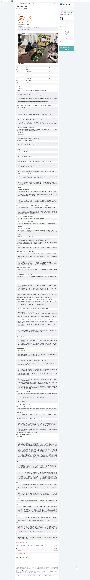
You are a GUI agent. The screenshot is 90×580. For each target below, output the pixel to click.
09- (21, 553)
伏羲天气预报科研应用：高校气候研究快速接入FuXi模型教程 (28, 566)
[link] (16, 3)
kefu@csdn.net (42, 575)
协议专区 (31, 575)
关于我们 (19, 575)
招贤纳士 (22, 575)
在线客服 (47, 575)
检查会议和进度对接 (22, 557)
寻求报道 (28, 575)
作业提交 (29, 3)
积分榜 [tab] (61, 24)
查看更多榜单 (67, 38)
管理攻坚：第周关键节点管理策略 (24, 561)
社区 (16, 3)
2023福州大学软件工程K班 (23, 3)
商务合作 (25, 575)
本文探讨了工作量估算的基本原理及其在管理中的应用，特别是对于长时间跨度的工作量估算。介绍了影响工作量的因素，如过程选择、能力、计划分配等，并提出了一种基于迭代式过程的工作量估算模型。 (37, 572)
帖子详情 (33, 3)
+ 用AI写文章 (67, 49)
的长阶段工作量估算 (22, 570)
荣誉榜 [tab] (65, 24)
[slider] (23, 542)
